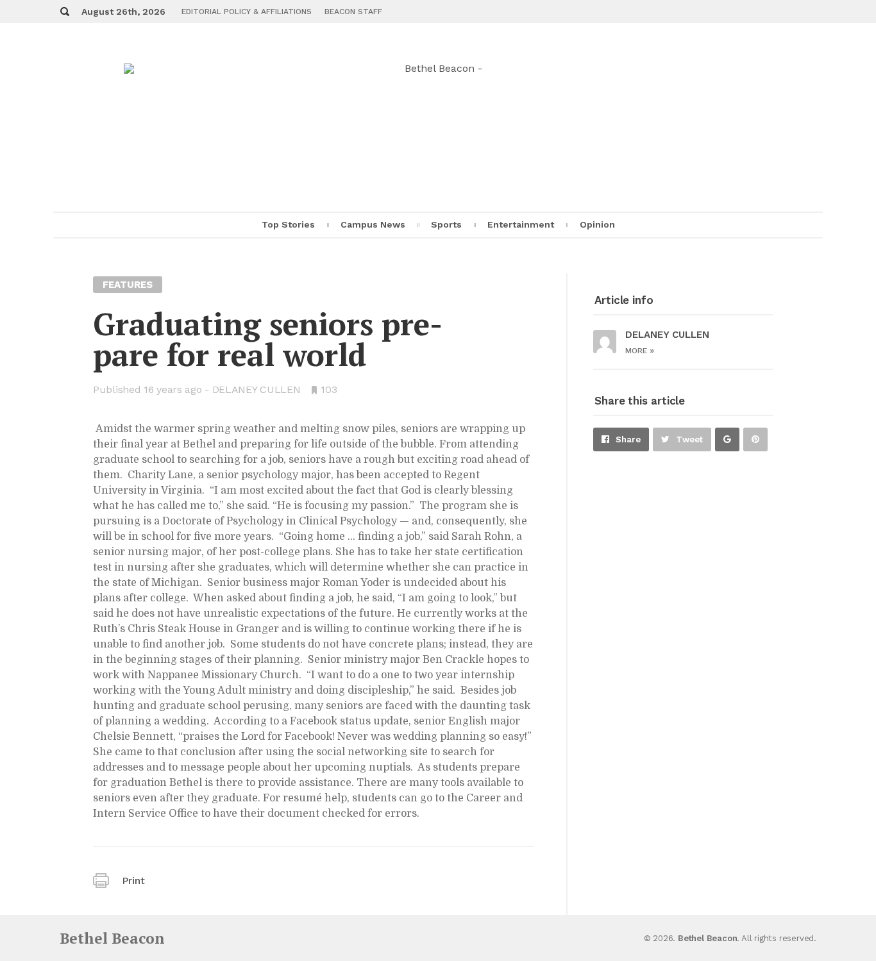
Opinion (597, 224)
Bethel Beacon (112, 938)
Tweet (689, 439)
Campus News (373, 224)
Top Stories (288, 224)
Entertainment (520, 224)
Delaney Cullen (256, 389)
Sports (446, 224)
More (639, 350)
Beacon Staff (353, 11)
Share (628, 439)
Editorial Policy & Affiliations (246, 11)
